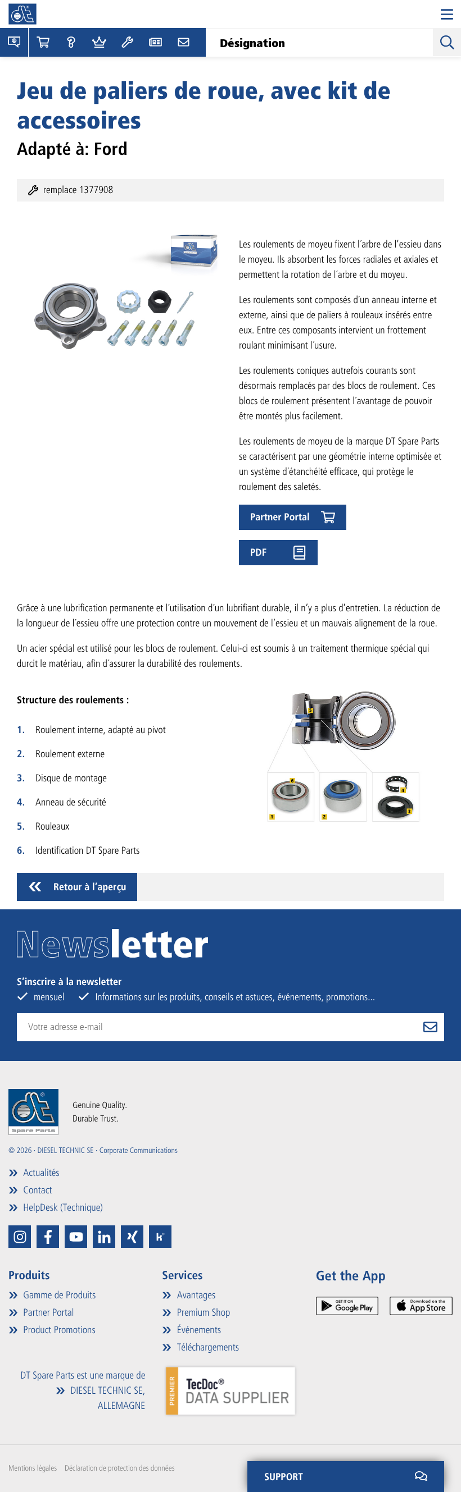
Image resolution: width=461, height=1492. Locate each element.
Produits (29, 1276)
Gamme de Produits (58, 1295)
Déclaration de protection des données (120, 1468)
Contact (36, 1190)
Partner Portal (47, 1312)
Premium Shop (202, 1312)
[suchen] (447, 42)
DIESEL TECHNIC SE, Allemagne (106, 1398)
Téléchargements (206, 1347)
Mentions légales (32, 1468)
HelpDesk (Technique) (62, 1207)
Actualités (40, 1172)
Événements (197, 1330)
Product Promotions (58, 1330)
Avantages (194, 1295)
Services (182, 1276)
